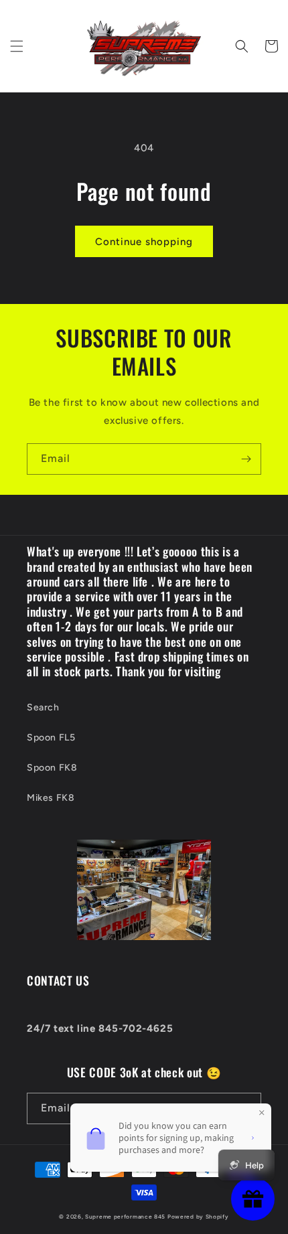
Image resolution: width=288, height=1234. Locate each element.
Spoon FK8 (52, 767)
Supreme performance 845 (126, 1216)
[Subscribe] (246, 459)
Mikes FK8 (50, 797)
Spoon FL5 (51, 737)
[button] (16, 46)
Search (43, 707)
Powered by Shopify (198, 1216)
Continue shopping (144, 242)
